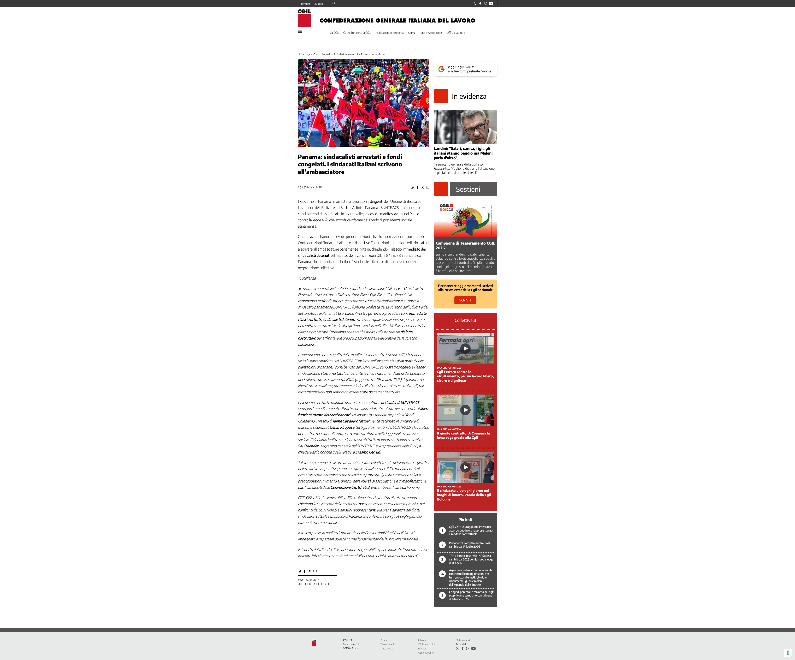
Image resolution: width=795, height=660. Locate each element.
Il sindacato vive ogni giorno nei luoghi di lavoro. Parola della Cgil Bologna (464, 494)
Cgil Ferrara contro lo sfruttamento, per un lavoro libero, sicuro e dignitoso (465, 376)
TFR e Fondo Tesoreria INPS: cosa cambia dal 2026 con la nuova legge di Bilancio (471, 559)
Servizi (412, 32)
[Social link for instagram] (485, 3)
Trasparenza (387, 648)
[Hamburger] (300, 31)
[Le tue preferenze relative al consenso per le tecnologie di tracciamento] (788, 653)
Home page (304, 54)
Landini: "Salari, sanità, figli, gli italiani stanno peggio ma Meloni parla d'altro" (463, 153)
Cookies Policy (426, 652)
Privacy (422, 648)
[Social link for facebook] (480, 3)
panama (311, 580)
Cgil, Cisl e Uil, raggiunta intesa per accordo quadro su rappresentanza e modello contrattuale (471, 530)
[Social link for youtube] (491, 3)
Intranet (305, 3)
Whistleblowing (427, 644)
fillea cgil (323, 584)
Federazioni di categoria (390, 32)
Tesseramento (388, 644)
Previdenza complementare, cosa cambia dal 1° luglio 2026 (469, 544)
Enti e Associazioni (431, 32)
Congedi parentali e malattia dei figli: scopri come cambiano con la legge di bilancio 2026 (471, 595)
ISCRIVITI (465, 300)
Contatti (385, 640)
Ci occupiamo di (321, 54)
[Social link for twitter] (475, 3)
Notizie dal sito (464, 640)
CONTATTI (319, 3)
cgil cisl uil (305, 584)
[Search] (334, 4)
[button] (412, 187)
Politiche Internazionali (346, 54)
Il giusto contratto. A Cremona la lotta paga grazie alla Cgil (463, 435)
